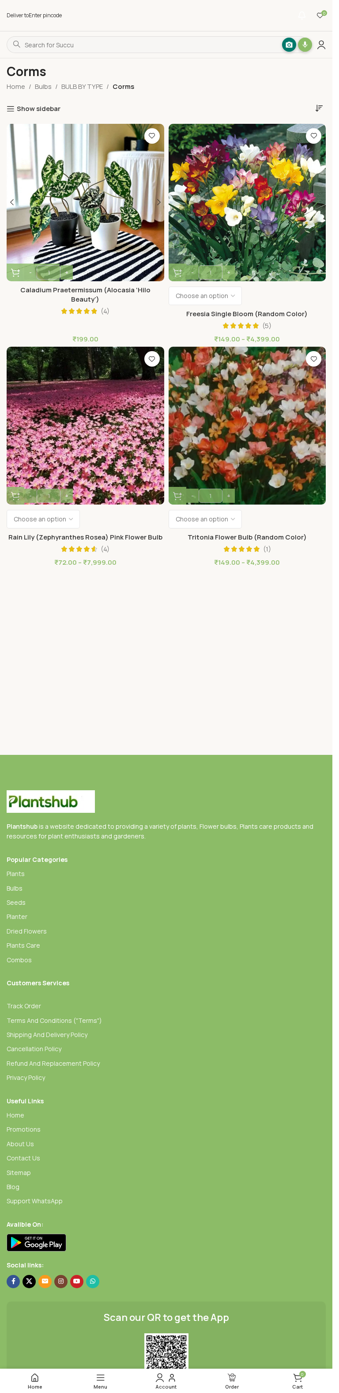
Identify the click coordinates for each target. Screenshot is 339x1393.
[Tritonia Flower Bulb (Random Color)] (247, 426)
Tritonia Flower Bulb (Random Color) (247, 537)
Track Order (24, 1006)
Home (16, 86)
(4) (105, 311)
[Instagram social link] (61, 1281)
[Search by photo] (282, 45)
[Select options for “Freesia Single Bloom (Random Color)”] (177, 272)
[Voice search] (298, 45)
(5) (266, 325)
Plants (16, 873)
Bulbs (43, 86)
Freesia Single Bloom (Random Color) (247, 313)
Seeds (16, 902)
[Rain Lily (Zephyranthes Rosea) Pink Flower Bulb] (85, 426)
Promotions (24, 1129)
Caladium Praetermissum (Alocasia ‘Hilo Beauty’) (85, 294)
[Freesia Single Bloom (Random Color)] (247, 203)
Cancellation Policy (34, 1049)
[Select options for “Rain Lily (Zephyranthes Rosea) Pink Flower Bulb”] (15, 496)
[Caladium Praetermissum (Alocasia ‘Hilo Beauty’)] (85, 203)
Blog (13, 1187)
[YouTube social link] (76, 1281)
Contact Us (23, 1158)
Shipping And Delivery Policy (47, 1034)
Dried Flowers (27, 931)
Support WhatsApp (35, 1201)
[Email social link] (45, 1281)
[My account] (321, 45)
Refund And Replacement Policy (53, 1063)
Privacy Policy (26, 1077)
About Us (20, 1144)
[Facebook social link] (13, 1281)
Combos (19, 960)
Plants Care (23, 945)
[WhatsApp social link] (92, 1281)
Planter (17, 916)
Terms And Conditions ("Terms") (54, 1020)
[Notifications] (302, 15)
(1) (267, 549)
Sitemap (19, 1172)
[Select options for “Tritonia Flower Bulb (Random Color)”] (177, 496)
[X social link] (29, 1281)
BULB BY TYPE (82, 86)
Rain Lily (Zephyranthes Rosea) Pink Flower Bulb (85, 537)
